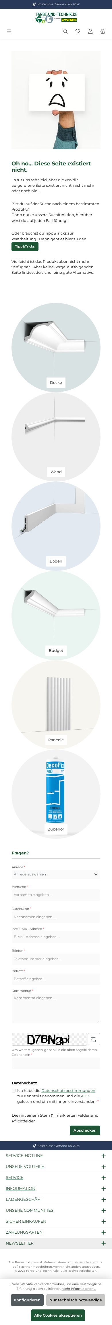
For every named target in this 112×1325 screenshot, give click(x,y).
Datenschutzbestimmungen (68, 1090)
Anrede (18, 867)
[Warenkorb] (102, 31)
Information (20, 1188)
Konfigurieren (27, 1300)
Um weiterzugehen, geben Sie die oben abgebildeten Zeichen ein (54, 1052)
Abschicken (85, 1130)
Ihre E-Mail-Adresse (28, 929)
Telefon (18, 951)
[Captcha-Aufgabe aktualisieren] (94, 1039)
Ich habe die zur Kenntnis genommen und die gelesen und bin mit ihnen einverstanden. (58, 1096)
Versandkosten (85, 1262)
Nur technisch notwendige (75, 1300)
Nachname (21, 909)
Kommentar (22, 991)
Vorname (20, 887)
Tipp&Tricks (25, 246)
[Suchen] (65, 31)
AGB (85, 1096)
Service (14, 1177)
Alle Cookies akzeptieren (58, 1315)
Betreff (18, 971)
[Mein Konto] (90, 31)
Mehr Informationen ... (79, 1289)
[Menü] (9, 31)
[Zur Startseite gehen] (56, 18)
